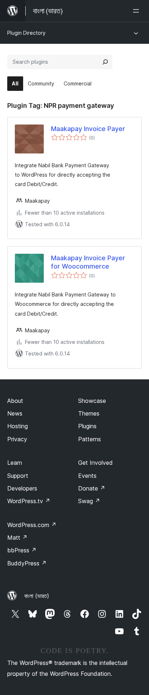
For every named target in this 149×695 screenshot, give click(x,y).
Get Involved (95, 462)
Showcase (92, 400)
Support (17, 475)
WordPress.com (31, 524)
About (15, 400)
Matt (17, 537)
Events (87, 475)
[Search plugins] (105, 62)
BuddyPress (27, 563)
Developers (22, 488)
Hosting (17, 426)
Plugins (87, 426)
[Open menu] (137, 11)
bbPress (22, 550)
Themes (88, 413)
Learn (14, 462)
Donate (91, 488)
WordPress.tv (28, 501)
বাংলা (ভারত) (36, 595)
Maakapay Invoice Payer (88, 128)
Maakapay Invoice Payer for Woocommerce (88, 262)
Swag (89, 501)
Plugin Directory (26, 33)
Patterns (89, 439)
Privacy (17, 439)
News (14, 413)
